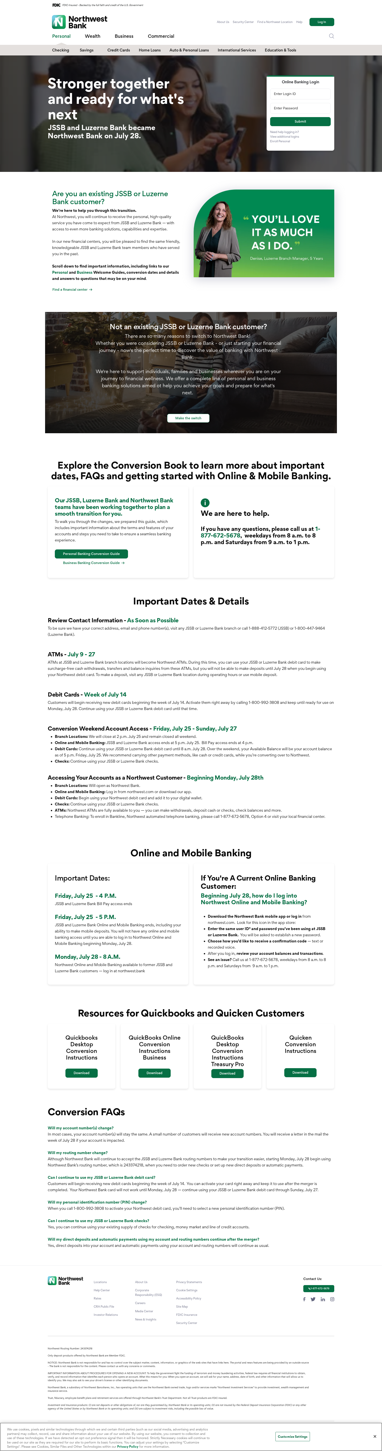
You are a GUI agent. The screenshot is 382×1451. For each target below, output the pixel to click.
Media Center (144, 1311)
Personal (60, 272)
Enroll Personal (280, 141)
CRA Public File (104, 1306)
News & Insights (145, 1319)
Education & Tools (280, 50)
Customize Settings (293, 1436)
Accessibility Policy (188, 1298)
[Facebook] (304, 1298)
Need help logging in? (284, 132)
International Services (237, 50)
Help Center (102, 1290)
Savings (87, 50)
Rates (97, 1298)
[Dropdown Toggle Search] (331, 36)
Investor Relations (106, 1314)
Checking (60, 50)
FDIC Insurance (186, 1314)
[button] (300, 121)
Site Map (182, 1306)
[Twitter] (313, 1298)
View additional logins (284, 136)
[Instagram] (332, 1298)
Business (84, 272)
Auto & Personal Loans (189, 50)
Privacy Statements (189, 1282)
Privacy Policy (127, 1446)
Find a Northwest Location (275, 22)
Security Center (243, 22)
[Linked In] (323, 1298)
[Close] (375, 1436)
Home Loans (150, 50)
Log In (322, 22)
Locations (100, 1282)
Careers (140, 1303)
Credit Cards (118, 50)
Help (299, 22)
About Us (223, 22)
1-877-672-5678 (320, 1288)
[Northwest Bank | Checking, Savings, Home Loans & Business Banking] (79, 22)
